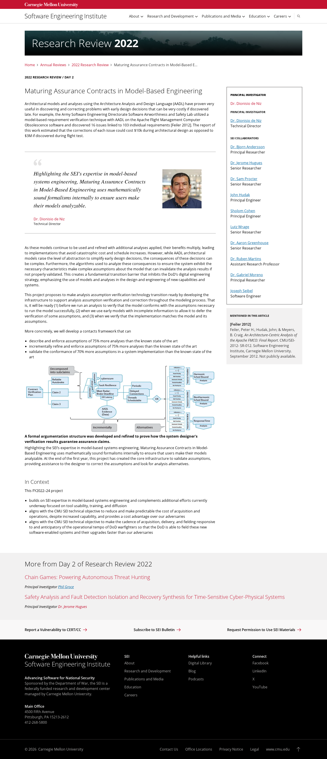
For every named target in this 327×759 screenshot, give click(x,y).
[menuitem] (67, 16)
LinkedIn (259, 671)
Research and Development (147, 671)
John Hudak (240, 194)
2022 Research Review (90, 65)
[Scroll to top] (299, 749)
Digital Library (200, 663)
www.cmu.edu (278, 749)
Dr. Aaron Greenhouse (249, 242)
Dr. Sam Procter (243, 178)
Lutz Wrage (239, 226)
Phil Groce (66, 586)
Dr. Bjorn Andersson (247, 146)
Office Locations (198, 749)
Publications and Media (144, 679)
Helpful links (198, 656)
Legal (254, 749)
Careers (130, 695)
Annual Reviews (53, 65)
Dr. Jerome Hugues (246, 162)
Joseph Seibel (241, 290)
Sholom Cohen (242, 210)
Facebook (260, 663)
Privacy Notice (231, 749)
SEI (126, 656)
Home (30, 65)
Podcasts (196, 679)
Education (132, 687)
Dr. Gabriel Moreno (246, 274)
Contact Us (169, 749)
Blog (192, 671)
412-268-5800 (36, 722)
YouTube (259, 687)
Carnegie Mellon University (60, 749)
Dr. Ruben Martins (245, 258)
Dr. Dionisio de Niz (49, 219)
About (129, 663)
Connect (259, 656)
